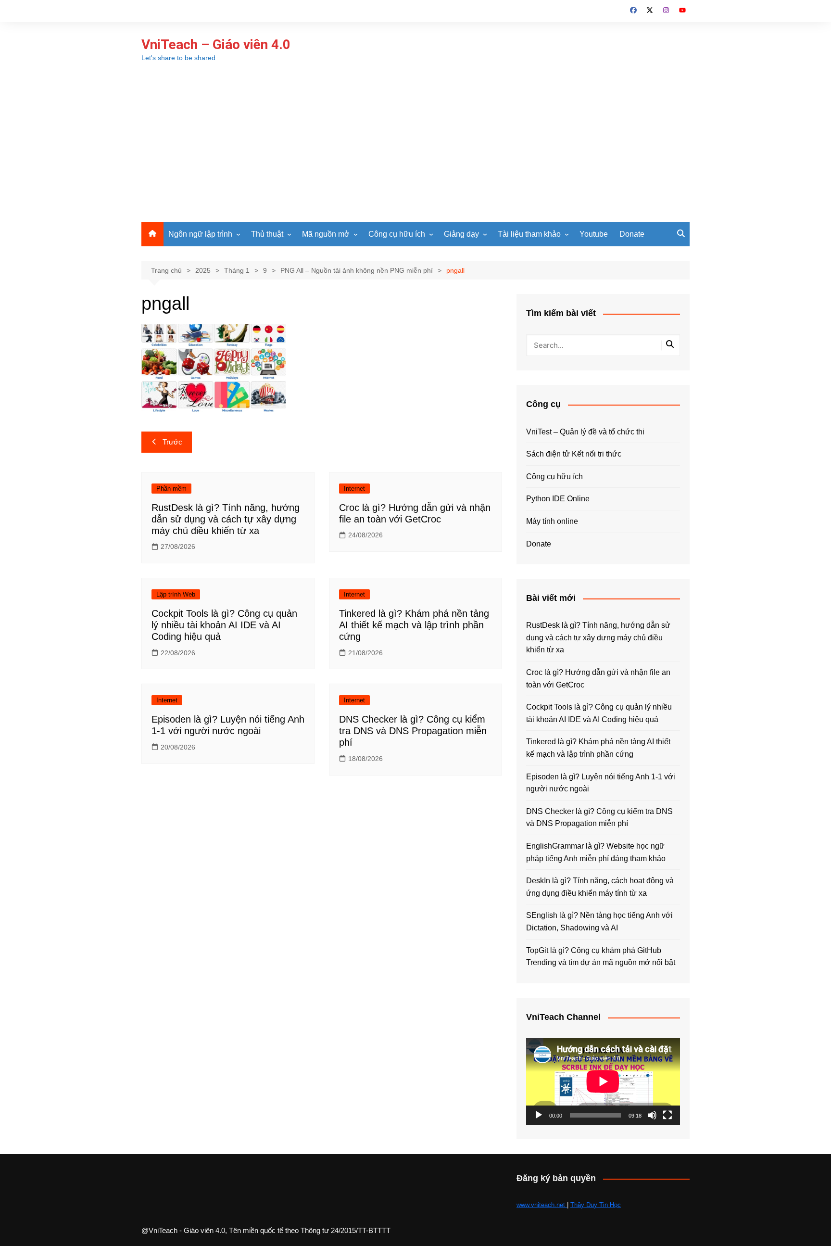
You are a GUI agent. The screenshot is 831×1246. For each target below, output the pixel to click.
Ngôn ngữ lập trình (200, 234)
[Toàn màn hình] (667, 1115)
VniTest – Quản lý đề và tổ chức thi (585, 432)
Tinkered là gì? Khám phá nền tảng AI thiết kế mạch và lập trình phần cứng (414, 625)
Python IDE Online (558, 499)
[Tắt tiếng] (652, 1115)
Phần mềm (171, 488)
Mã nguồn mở (326, 234)
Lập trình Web (175, 594)
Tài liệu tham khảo (529, 234)
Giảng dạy (461, 234)
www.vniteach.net (541, 1204)
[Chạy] (538, 1115)
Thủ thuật (267, 234)
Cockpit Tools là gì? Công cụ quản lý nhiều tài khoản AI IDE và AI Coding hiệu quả (224, 625)
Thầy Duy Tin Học (595, 1204)
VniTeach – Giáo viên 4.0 (215, 44)
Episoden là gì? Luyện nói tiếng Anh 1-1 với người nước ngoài (600, 783)
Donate (631, 234)
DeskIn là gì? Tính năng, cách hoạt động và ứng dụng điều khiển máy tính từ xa (600, 887)
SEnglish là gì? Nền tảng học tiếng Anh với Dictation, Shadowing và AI (599, 921)
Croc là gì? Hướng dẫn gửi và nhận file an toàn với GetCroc (598, 678)
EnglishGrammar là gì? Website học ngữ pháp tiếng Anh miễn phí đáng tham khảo (596, 852)
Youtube (593, 234)
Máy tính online (552, 521)
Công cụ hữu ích (396, 234)
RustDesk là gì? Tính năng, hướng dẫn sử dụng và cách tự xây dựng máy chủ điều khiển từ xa (225, 519)
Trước (172, 442)
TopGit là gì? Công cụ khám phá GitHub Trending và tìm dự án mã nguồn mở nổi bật (600, 956)
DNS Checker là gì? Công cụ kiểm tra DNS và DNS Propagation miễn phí (413, 731)
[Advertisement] (415, 150)
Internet (354, 488)
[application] (603, 1081)
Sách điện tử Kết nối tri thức (573, 454)
